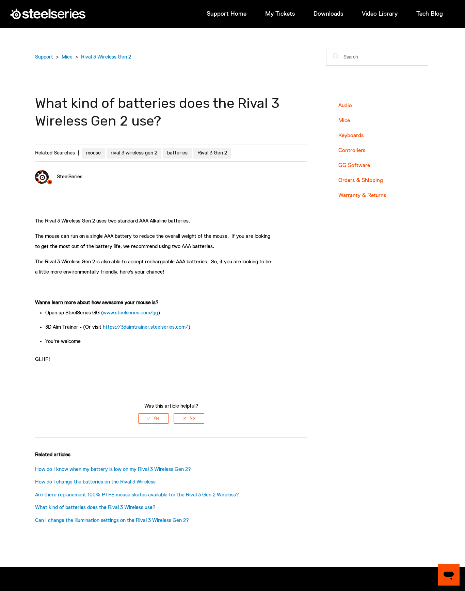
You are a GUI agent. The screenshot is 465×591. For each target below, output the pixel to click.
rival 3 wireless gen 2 (134, 152)
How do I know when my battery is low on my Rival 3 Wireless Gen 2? (113, 469)
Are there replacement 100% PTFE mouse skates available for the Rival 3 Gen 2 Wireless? (137, 494)
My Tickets (280, 14)
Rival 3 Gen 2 (212, 152)
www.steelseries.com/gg (130, 312)
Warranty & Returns (362, 195)
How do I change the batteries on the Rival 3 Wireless (95, 482)
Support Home (226, 14)
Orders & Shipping (360, 180)
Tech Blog (429, 14)
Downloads (328, 14)
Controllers (351, 150)
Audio (345, 106)
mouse (93, 152)
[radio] (153, 418)
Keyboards (351, 135)
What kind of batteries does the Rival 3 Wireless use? (95, 507)
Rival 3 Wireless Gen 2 (106, 57)
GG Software (354, 165)
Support (44, 57)
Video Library (380, 14)
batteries (177, 152)
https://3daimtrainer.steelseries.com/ (145, 327)
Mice (67, 57)
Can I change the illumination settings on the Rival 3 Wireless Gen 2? (112, 520)
